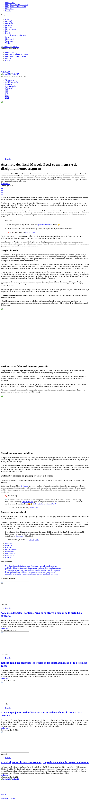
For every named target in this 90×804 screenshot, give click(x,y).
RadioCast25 (5, 72)
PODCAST (9, 9)
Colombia (8, 545)
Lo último (8, 27)
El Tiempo (24, 486)
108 (6, 92)
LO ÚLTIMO (10, 3)
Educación (9, 23)
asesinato (8, 543)
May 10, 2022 (30, 232)
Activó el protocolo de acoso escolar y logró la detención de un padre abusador (45, 762)
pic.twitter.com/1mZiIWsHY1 (47, 504)
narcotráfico (9, 555)
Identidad (8, 25)
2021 (7, 96)
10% (6, 90)
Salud (7, 37)
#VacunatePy (9, 88)
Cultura (7, 19)
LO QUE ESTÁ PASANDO (15, 7)
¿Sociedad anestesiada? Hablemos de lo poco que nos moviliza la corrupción (31, 574)
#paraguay (9, 84)
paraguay (8, 557)
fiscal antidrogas (10, 549)
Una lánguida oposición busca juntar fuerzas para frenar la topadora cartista (31, 566)
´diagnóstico (9, 80)
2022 (7, 98)
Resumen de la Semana (18, 35)
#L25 (34, 504)
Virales (7, 43)
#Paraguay (19, 536)
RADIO (8, 11)
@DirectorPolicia (27, 502)
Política (7, 31)
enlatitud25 (9, 547)
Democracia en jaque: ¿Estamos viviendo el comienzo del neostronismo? (30, 572)
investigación (9, 551)
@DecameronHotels (44, 225)
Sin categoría (9, 39)
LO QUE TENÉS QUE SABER (16, 5)
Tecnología (9, 41)
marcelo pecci (10, 553)
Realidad (8, 33)
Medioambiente (10, 29)
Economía (8, 21)
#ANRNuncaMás (11, 82)
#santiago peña (10, 86)
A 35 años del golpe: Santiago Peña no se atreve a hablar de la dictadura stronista (33, 568)
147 (6, 94)
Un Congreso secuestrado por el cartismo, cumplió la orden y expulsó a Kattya (32, 570)
